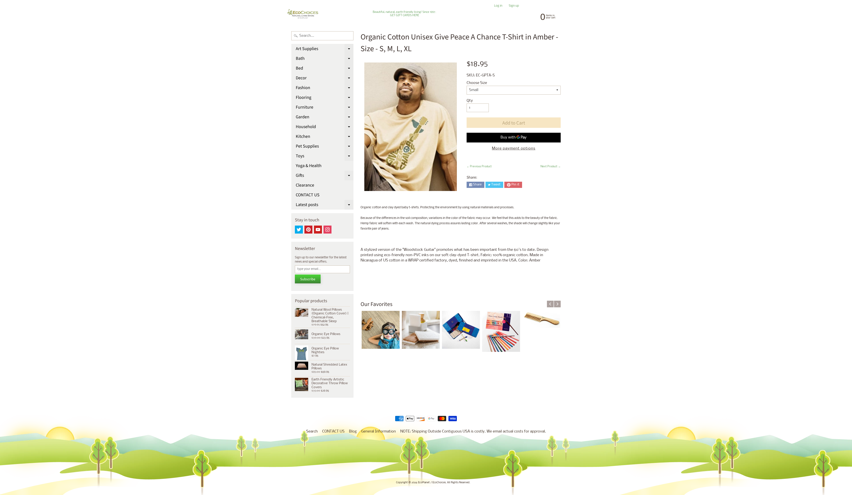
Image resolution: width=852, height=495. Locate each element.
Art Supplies (324, 50)
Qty (470, 101)
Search (312, 431)
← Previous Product (479, 166)
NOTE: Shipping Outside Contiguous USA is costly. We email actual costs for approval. (473, 431)
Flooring (324, 98)
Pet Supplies (324, 147)
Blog (353, 431)
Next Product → (550, 166)
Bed (324, 69)
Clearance (305, 185)
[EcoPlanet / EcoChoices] (303, 14)
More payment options (513, 148)
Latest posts (324, 206)
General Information (378, 431)
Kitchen (324, 137)
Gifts (324, 176)
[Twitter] (299, 230)
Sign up (514, 6)
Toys (324, 157)
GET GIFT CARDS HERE (404, 15)
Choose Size (477, 83)
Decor (324, 79)
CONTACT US (308, 195)
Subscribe (307, 279)
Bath (324, 59)
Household (324, 128)
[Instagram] (327, 230)
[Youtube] (318, 230)
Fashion (324, 89)
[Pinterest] (308, 230)
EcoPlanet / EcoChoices (432, 482)
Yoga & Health (308, 166)
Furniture (324, 108)
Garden (324, 118)
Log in (498, 6)
